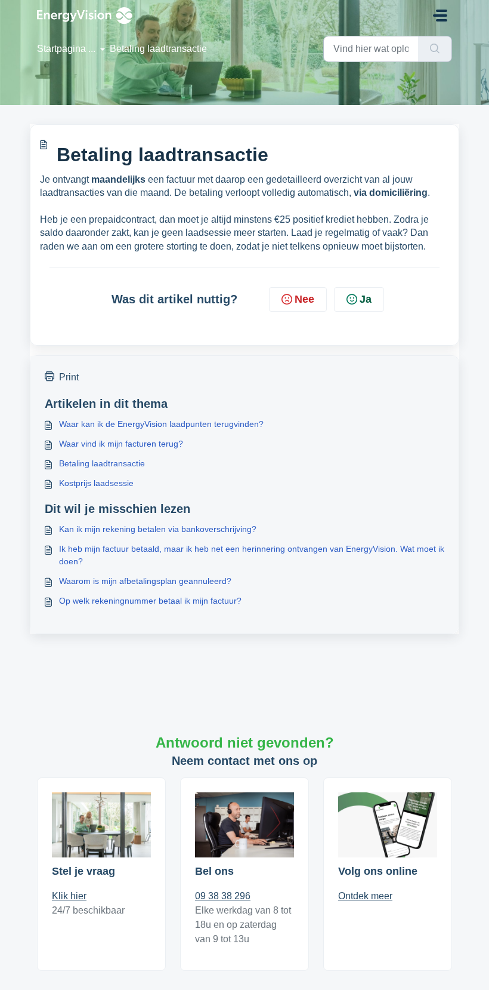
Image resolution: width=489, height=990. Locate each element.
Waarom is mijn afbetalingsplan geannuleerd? (145, 581)
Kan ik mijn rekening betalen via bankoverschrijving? (157, 529)
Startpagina (61, 49)
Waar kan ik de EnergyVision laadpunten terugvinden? (161, 424)
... (93, 49)
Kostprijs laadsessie (96, 483)
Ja (366, 299)
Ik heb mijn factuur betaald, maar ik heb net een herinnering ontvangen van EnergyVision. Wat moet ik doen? (251, 555)
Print (69, 377)
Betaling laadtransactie (102, 463)
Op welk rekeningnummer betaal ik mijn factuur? (150, 600)
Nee (304, 299)
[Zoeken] (435, 49)
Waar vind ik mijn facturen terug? (121, 443)
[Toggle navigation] (440, 15)
